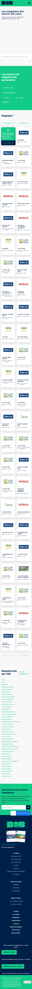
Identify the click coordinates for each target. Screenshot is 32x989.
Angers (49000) (7, 719)
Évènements (16, 920)
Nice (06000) (6, 692)
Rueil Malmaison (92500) (10, 741)
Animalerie (16, 874)
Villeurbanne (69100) (8, 712)
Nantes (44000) (7, 694)
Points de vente (16, 882)
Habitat (16, 865)
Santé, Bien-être (16, 862)
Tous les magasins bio (23, 673)
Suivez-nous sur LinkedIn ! (9, 844)
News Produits (16, 898)
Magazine (16, 917)
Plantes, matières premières (16, 871)
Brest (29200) (6, 729)
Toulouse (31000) (7, 689)
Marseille (4, 684)
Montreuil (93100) (7, 739)
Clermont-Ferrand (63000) (10, 746)
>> (27, 655)
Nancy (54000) (6, 776)
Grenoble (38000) (7, 699)
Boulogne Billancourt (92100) (11, 722)
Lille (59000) (6, 709)
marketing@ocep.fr (9, 847)
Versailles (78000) (7, 744)
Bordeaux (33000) (7, 687)
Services (16, 868)
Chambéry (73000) (8, 751)
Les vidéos (16, 914)
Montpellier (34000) (8, 704)
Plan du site (16, 930)
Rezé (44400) (6, 774)
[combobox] (16, 57)
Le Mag (16, 911)
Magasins (16, 885)
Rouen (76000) (6, 759)
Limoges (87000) (7, 717)
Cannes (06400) (7, 756)
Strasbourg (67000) (8, 697)
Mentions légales (16, 927)
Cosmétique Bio (16, 859)
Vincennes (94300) (8, 727)
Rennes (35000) (7, 702)
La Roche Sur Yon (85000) (10, 761)
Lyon (3, 682)
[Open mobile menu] (29, 3)
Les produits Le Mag (16, 901)
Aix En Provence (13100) (9, 714)
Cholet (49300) (6, 769)
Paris (3, 680)
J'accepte (27, 982)
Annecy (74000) (7, 707)
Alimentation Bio (16, 856)
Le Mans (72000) (7, 724)
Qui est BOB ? (16, 933)
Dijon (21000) (6, 764)
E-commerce (16, 891)
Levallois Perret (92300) (9, 749)
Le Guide (16, 853)
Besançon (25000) (8, 732)
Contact (16, 924)
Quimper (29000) (7, 771)
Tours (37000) (6, 736)
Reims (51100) (6, 754)
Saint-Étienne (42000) (9, 734)
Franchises (16, 888)
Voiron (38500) (6, 766)
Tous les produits (16, 904)
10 (22, 655)
